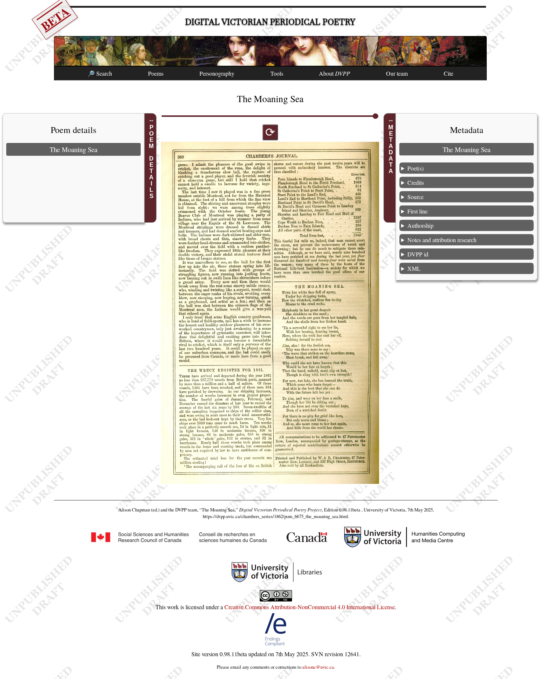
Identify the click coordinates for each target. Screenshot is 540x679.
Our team (397, 73)
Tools (276, 73)
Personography (216, 73)
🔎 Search (99, 73)
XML (414, 268)
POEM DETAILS (151, 161)
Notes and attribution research (441, 240)
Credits (415, 182)
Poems (155, 73)
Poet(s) (415, 168)
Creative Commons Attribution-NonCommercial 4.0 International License (309, 607)
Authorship (420, 225)
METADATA (391, 149)
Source (415, 197)
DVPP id (417, 254)
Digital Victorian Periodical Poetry (270, 22)
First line (417, 211)
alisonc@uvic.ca (318, 667)
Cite (448, 73)
